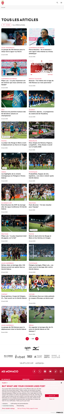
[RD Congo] (8, 356)
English (4, 382)
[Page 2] (36, 338)
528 (33, 338)
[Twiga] (29, 356)
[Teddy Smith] (47, 356)
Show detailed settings (8, 408)
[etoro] (39, 363)
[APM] (27, 348)
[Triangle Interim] (38, 356)
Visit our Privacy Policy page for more (27, 408)
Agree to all (52, 395)
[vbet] (20, 356)
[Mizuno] (35, 348)
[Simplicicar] (26, 363)
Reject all (51, 399)
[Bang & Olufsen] (56, 356)
